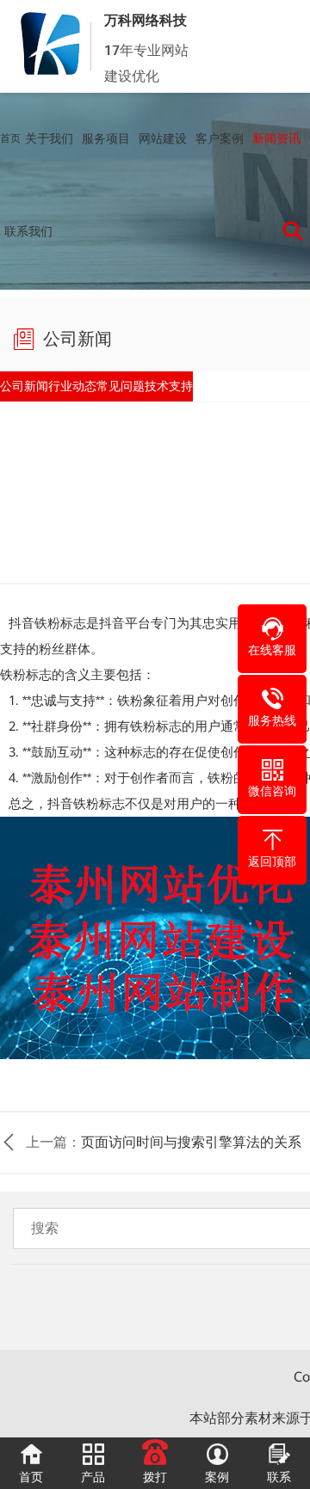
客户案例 (219, 138)
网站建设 (163, 138)
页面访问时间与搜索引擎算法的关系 (191, 1153)
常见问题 (189, 391)
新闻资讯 (276, 138)
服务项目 (106, 138)
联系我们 (28, 231)
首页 (10, 138)
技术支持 (264, 391)
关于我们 (49, 138)
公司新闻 (38, 391)
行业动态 (114, 391)
